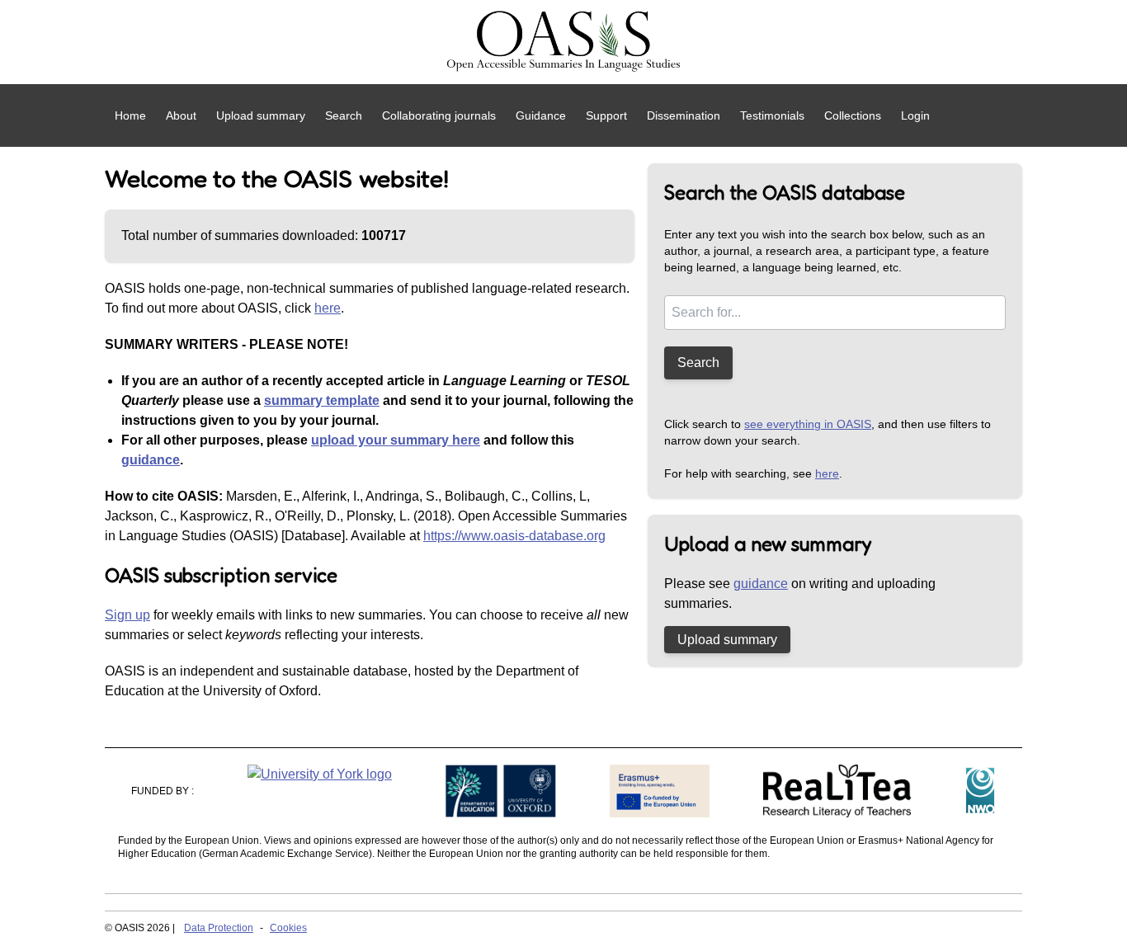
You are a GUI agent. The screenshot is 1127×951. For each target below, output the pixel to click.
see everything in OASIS (807, 424)
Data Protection (218, 928)
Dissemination (683, 115)
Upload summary (260, 115)
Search (343, 115)
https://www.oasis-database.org (514, 536)
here (327, 308)
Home (130, 115)
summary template (322, 400)
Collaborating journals (439, 115)
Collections (852, 115)
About (181, 115)
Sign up (127, 615)
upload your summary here (395, 440)
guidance (150, 460)
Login (915, 115)
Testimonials (772, 115)
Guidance (541, 115)
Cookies (288, 928)
